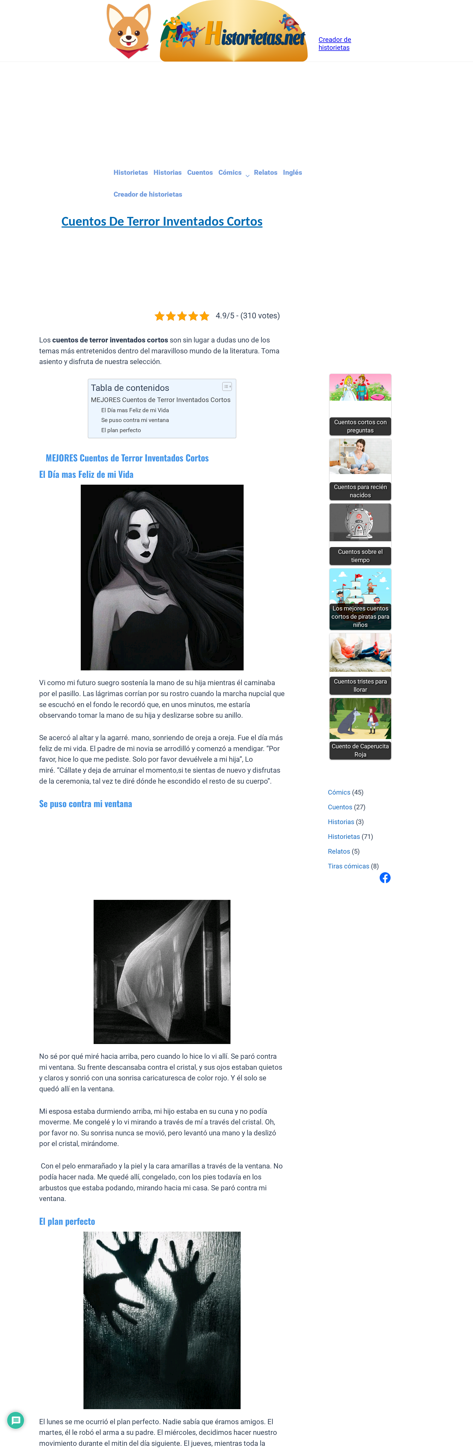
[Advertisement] (201, 114)
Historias (168, 172)
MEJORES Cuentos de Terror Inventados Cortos (160, 400)
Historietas (131, 172)
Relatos (266, 172)
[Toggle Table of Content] (224, 386)
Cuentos (200, 172)
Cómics (230, 172)
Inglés (292, 172)
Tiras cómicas (348, 866)
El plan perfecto (121, 430)
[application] (245, 173)
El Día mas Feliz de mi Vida (135, 410)
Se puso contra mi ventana (135, 420)
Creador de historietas (148, 194)
